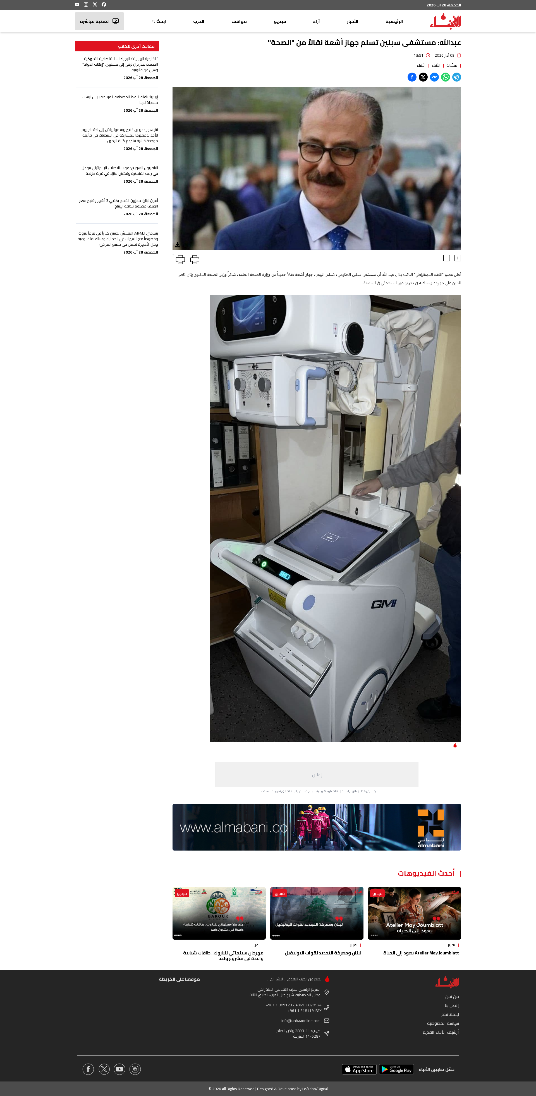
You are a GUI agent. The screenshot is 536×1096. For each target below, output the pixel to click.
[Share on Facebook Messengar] (434, 77)
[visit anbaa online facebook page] (88, 1069)
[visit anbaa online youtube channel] (119, 1069)
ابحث (161, 21)
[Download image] (177, 244)
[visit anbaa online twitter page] (104, 1069)
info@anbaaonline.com (300, 1020)
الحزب (198, 21)
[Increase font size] (457, 258)
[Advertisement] (316, 774)
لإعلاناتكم (450, 1014)
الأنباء (436, 65)
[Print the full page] (193, 258)
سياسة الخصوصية (443, 1023)
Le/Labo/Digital (315, 1088)
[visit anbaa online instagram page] (135, 1069)
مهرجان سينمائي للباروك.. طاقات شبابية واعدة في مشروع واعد (223, 956)
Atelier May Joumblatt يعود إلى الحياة (421, 953)
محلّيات (451, 65)
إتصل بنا (452, 1005)
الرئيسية (394, 21)
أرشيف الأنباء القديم (441, 1032)
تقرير (451, 945)
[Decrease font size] (446, 258)
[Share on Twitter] (423, 77)
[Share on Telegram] (456, 77)
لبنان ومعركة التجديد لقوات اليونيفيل (323, 953)
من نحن (452, 996)
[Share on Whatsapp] (445, 77)
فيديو (280, 21)
